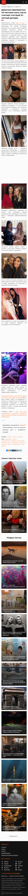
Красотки (4, 442)
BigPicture (11, 6)
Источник (3, 420)
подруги (22, 442)
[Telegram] (21, 450)
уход (22, 444)
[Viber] (17, 450)
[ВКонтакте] (7, 450)
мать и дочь (20, 23)
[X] (13, 450)
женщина (14, 440)
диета (14, 439)
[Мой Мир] (11, 450)
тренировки (16, 444)
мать (9, 442)
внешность (8, 439)
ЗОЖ (14, 436)
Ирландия (21, 440)
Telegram (22, 425)
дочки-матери (5, 440)
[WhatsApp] (19, 450)
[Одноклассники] (9, 450)
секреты (3, 444)
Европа (17, 6)
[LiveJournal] (15, 450)
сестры (9, 444)
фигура (3, 446)
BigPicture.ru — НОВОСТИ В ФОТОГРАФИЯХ (12, 876)
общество (20, 436)
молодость (15, 442)
